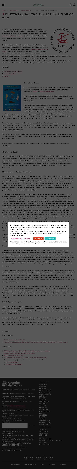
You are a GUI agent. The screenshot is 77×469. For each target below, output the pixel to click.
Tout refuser (38, 238)
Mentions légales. (40, 244)
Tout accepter (50, 238)
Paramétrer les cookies (20, 238)
